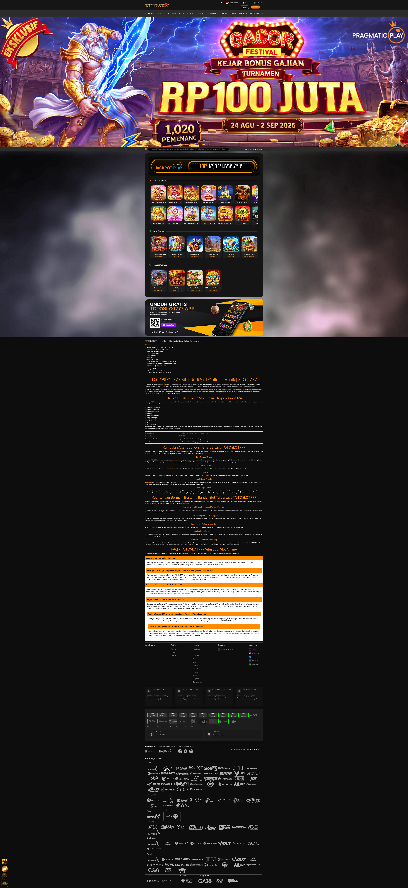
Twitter (254, 657)
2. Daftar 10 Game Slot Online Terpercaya (157, 349)
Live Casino (171, 13)
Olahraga (199, 13)
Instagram (255, 653)
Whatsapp (255, 664)
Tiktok (254, 649)
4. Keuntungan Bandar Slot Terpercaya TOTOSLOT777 (161, 361)
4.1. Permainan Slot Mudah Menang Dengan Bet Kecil (161, 363)
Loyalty (173, 652)
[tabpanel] (204, 82)
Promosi (173, 649)
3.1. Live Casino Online (152, 353)
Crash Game (212, 13)
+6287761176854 (227, 649)
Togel (189, 13)
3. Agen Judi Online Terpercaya (154, 351)
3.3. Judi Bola (149, 357)
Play (177, 168)
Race (181, 13)
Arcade (223, 13)
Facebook (255, 660)
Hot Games (151, 13)
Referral (173, 655)
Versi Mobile (258, 3)
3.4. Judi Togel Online (152, 359)
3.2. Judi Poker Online (152, 355)
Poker (232, 13)
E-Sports (242, 13)
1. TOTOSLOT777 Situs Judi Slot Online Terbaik (159, 347)
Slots (160, 13)
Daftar (255, 7)
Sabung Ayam (255, 13)
